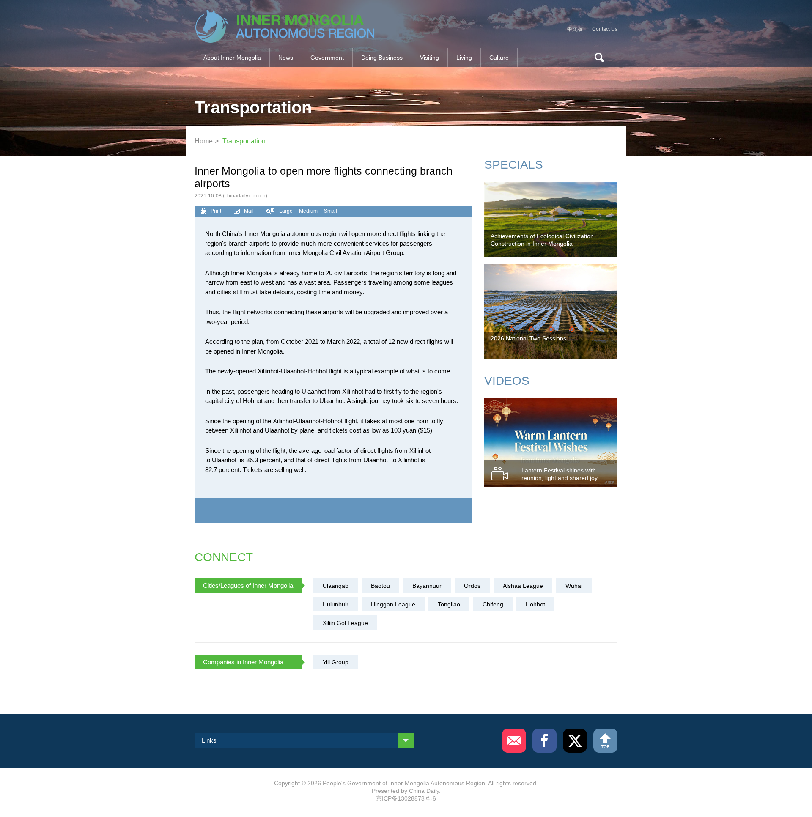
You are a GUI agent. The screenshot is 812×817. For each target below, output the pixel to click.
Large (286, 211)
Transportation (244, 141)
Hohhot (535, 604)
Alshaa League (523, 585)
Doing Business (382, 57)
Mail (249, 211)
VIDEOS (506, 380)
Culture (499, 57)
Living (464, 57)
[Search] (595, 57)
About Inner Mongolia (232, 57)
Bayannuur (427, 585)
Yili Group (335, 662)
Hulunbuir (335, 604)
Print (216, 211)
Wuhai (573, 585)
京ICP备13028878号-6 (406, 798)
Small (330, 211)
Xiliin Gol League (345, 623)
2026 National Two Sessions (528, 338)
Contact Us (604, 29)
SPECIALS (513, 164)
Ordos (472, 585)
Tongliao (449, 604)
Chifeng (493, 604)
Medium (308, 211)
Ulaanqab (335, 585)
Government (327, 57)
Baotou (380, 585)
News (285, 57)
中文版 (574, 29)
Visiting (429, 57)
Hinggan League (393, 604)
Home (204, 141)
